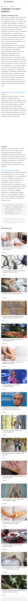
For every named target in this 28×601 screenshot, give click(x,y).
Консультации (4, 6)
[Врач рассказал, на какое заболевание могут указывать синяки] (14, 494)
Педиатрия (11, 6)
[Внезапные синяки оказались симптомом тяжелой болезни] (14, 471)
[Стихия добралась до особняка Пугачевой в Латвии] (14, 380)
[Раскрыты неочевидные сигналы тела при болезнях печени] (14, 357)
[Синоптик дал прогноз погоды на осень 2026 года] (14, 448)
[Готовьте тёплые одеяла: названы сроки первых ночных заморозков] (14, 585)
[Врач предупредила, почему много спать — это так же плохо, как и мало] (14, 563)
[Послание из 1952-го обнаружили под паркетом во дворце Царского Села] (14, 311)
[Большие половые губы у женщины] (14, 288)
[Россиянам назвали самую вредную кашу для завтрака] (14, 540)
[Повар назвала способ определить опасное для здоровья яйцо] (14, 517)
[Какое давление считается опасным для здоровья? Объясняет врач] (14, 266)
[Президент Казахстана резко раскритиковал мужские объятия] (14, 403)
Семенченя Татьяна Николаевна (16, 92)
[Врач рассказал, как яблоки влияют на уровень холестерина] (14, 334)
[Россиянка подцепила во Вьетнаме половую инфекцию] (14, 425)
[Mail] (5, 1)
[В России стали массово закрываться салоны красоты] (14, 243)
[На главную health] (10, 1)
